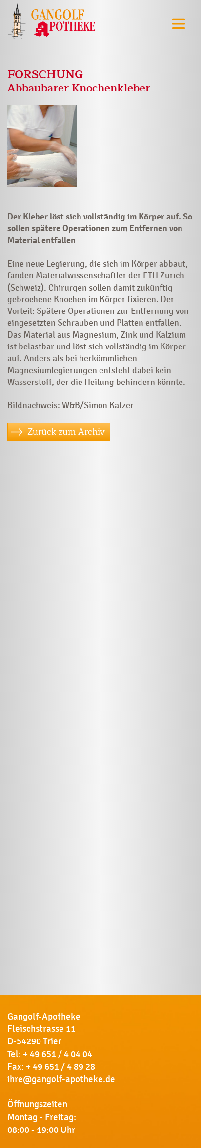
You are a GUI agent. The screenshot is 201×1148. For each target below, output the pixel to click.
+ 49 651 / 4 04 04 (57, 1054)
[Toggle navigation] (178, 24)
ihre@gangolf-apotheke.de (61, 1079)
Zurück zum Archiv (66, 431)
